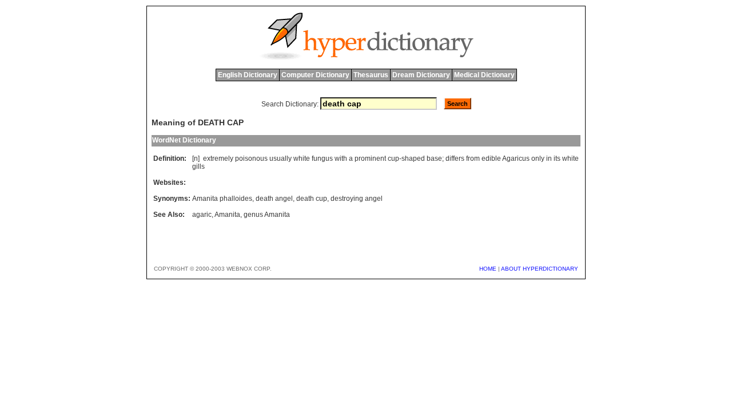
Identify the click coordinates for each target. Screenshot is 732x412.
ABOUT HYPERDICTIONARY (539, 269)
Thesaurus (370, 75)
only (537, 158)
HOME (487, 269)
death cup (311, 199)
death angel (274, 199)
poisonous (251, 158)
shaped (413, 158)
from (473, 158)
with (341, 158)
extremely (218, 158)
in (549, 158)
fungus (322, 158)
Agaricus (516, 158)
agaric (202, 215)
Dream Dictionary (421, 75)
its (557, 158)
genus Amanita (267, 215)
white (301, 158)
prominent (370, 158)
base (434, 158)
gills (198, 167)
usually (280, 158)
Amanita (227, 215)
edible (491, 158)
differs (454, 158)
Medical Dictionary (484, 75)
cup (393, 158)
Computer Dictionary (315, 75)
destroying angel (357, 199)
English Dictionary (247, 75)
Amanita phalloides (222, 199)
